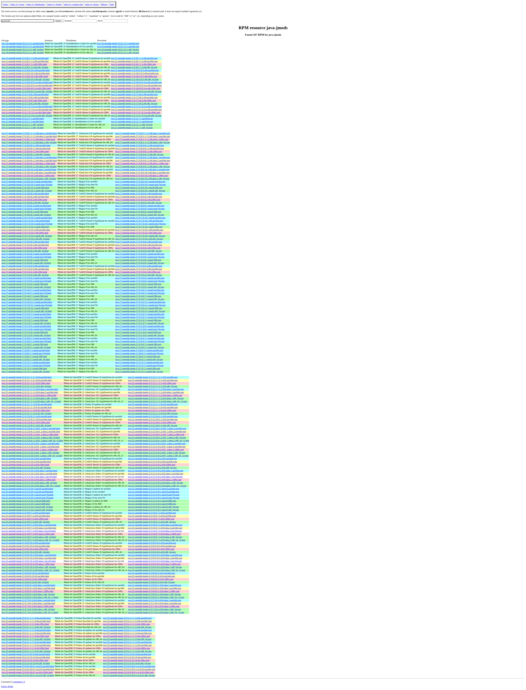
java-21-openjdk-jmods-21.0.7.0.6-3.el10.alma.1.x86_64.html (28, 609)
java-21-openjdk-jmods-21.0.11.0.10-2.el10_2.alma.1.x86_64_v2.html (32, 455)
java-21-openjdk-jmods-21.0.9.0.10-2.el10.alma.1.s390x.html (28, 564)
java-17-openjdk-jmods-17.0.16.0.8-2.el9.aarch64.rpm (138, 242)
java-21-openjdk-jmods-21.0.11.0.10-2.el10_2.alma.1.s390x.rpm (156, 449)
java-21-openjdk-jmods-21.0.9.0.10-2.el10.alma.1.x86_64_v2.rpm (156, 570)
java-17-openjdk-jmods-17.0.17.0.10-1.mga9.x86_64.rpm (140, 236)
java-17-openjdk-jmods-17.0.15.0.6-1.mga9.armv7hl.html (26, 281)
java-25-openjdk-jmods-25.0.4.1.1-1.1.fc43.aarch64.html (26, 642)
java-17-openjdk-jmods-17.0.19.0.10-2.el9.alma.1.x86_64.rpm (142, 178)
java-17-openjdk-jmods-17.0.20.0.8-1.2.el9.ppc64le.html (26, 148)
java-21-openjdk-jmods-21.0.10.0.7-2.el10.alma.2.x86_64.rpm (155, 537)
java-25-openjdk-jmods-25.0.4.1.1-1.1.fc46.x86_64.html (26, 627)
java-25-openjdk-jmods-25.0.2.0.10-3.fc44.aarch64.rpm (127, 654)
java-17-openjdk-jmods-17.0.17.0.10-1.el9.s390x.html (25, 233)
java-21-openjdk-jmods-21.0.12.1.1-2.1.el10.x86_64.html (26, 386)
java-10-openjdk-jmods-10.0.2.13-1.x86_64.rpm (118, 49)
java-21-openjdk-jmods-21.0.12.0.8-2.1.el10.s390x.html (26, 422)
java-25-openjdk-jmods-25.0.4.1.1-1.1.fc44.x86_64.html (26, 639)
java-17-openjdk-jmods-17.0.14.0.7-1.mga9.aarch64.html (26, 290)
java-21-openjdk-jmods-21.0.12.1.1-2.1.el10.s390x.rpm (152, 383)
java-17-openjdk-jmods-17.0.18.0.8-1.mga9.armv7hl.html (26, 209)
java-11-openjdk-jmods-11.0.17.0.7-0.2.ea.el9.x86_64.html (27, 115)
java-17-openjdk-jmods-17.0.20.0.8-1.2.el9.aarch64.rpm (139, 145)
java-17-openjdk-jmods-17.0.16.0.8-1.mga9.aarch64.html (26, 254)
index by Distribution (36, 4)
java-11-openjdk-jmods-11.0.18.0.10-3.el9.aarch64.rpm (135, 70)
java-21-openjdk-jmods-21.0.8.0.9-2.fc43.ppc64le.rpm (151, 576)
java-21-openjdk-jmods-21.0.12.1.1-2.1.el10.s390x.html (26, 383)
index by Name (92, 4)
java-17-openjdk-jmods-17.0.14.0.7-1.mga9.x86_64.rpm (139, 299)
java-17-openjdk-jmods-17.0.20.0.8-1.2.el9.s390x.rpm (138, 151)
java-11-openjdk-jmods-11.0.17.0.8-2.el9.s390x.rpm (133, 100)
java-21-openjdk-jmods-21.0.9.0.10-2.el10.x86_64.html (26, 552)
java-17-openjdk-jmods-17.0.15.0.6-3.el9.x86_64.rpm (138, 275)
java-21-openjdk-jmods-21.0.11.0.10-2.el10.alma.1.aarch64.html (29, 471)
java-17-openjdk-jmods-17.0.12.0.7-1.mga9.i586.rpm (138, 320)
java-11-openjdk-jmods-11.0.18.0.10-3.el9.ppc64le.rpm (135, 73)
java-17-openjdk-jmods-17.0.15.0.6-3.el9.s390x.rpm (137, 272)
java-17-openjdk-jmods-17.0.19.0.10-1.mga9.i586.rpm (138, 187)
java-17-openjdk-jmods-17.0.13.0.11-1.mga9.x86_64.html (27, 311)
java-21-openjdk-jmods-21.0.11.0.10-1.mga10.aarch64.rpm (153, 489)
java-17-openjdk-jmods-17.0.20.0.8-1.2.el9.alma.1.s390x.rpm (141, 163)
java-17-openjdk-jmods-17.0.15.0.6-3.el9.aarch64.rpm (138, 266)
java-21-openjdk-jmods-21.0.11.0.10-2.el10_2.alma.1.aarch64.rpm (156, 443)
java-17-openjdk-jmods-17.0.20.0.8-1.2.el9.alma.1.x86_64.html (29, 166)
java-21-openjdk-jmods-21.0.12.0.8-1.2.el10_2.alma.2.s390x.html (30, 434)
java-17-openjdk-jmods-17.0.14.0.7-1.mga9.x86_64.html (26, 299)
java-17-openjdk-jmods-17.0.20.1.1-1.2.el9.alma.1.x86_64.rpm (142, 142)
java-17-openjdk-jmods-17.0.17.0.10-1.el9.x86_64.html (26, 239)
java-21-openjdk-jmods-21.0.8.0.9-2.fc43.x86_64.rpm (151, 582)
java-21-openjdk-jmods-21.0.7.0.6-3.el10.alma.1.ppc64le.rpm (154, 603)
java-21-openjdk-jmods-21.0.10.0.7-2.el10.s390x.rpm (151, 519)
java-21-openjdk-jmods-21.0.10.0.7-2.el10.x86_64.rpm (152, 522)
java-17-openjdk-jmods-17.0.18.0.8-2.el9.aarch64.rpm (138, 194)
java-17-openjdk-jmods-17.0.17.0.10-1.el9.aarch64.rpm (139, 221)
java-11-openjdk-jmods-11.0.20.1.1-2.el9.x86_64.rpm (134, 67)
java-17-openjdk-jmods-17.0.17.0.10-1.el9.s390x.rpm (138, 233)
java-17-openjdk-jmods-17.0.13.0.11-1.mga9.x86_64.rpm (140, 311)
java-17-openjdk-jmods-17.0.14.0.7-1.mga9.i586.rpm (138, 296)
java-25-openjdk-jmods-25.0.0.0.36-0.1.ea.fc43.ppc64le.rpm (129, 669)
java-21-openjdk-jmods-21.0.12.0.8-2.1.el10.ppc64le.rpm (153, 419)
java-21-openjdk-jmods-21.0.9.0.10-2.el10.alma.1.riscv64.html (29, 561)
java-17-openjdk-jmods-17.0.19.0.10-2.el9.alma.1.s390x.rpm (141, 175)
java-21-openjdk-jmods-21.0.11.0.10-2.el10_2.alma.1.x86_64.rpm (156, 452)
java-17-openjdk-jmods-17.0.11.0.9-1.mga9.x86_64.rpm (139, 335)
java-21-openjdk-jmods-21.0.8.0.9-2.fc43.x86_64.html (25, 582)
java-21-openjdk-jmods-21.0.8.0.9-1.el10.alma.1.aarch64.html (28, 585)
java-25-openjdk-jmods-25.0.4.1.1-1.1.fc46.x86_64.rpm (127, 627)
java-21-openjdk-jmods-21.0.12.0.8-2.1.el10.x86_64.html (26, 425)
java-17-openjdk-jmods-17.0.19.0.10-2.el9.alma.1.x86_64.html (29, 178)
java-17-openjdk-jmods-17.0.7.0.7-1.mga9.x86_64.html (26, 371)
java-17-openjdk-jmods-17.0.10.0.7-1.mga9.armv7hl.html (26, 341)
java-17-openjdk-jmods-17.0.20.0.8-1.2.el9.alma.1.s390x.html (28, 163)
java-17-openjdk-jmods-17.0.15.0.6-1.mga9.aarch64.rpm (139, 278)
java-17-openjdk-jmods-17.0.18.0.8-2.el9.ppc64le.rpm (138, 197)
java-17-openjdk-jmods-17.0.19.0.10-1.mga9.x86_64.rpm (140, 190)
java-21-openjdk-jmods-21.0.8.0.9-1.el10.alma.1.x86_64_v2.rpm (156, 597)
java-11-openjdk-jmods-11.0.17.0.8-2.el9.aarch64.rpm (134, 94)
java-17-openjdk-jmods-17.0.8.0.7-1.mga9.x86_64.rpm (139, 359)
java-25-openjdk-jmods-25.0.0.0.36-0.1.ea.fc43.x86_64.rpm (129, 675)
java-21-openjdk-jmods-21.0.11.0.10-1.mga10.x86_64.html (27, 507)
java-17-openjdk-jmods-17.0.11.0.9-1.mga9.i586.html (25, 332)
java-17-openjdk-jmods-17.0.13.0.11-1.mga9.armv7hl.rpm (140, 305)
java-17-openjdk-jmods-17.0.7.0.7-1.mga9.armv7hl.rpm (139, 365)
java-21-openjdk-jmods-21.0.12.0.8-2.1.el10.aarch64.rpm (153, 416)
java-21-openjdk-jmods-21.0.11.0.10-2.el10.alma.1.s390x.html (28, 480)
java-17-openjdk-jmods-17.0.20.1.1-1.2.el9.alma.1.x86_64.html (29, 142)
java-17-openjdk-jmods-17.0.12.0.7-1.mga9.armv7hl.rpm (140, 317)
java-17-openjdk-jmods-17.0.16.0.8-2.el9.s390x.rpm (137, 248)
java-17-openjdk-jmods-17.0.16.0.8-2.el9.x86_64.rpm (138, 251)
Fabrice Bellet (7, 686)
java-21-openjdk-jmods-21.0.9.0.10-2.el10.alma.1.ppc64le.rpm (155, 558)
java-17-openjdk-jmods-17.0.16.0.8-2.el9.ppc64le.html (25, 245)
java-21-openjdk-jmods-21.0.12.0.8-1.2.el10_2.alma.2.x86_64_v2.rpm (158, 440)
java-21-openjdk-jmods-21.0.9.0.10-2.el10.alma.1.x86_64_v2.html (30, 570)
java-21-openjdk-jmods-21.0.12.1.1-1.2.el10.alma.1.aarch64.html (30, 389)
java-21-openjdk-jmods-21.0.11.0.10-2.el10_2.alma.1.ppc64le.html (30, 446)
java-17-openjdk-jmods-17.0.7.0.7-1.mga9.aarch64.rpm (139, 362)
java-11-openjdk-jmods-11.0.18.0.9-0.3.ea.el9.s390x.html (26, 88)
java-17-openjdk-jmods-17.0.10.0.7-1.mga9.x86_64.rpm (139, 347)
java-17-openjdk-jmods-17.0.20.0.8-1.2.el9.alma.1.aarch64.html (29, 157)
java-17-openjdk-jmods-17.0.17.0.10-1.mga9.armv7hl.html (27, 224)
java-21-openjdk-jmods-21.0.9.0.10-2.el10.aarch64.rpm (152, 543)
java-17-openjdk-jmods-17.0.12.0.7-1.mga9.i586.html (25, 320)
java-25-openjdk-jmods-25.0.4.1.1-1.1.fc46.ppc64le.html (26, 621)
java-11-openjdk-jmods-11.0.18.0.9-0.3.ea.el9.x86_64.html (27, 91)
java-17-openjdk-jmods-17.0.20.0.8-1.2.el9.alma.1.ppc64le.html (29, 160)
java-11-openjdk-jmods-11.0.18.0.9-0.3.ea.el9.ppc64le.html (27, 85)
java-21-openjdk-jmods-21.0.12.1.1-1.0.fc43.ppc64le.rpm (153, 407)
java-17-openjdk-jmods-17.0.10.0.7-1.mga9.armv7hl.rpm (140, 341)
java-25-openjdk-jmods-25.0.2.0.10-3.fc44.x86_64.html (26, 663)
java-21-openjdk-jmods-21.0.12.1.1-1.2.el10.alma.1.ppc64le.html (30, 392)
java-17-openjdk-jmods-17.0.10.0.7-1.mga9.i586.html (25, 344)
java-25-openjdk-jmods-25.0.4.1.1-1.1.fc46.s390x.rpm (126, 624)
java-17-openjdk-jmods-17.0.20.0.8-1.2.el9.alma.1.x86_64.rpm (142, 166)
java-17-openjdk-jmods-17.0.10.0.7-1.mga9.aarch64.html (26, 338)
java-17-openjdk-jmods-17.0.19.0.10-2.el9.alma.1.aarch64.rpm (142, 169)
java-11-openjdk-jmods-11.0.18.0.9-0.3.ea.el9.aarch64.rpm (136, 82)
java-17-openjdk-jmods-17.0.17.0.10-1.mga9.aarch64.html (27, 218)
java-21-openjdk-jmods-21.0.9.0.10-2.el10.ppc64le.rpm (152, 546)
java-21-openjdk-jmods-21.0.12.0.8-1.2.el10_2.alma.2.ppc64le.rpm (157, 431)
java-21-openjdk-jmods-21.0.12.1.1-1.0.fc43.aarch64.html (27, 404)
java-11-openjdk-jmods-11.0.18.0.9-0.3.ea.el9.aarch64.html (27, 82)
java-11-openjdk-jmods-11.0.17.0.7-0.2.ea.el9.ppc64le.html (27, 109)
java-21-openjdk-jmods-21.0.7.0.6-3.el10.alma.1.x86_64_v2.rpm (156, 612)
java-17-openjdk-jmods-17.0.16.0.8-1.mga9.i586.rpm (138, 260)
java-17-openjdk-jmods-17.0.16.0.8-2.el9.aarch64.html (25, 242)
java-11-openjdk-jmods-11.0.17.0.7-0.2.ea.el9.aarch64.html (27, 106)
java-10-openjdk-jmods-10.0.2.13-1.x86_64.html (23, 49)
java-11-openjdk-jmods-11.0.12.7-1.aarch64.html (23, 118)
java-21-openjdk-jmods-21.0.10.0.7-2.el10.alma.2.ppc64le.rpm (155, 528)
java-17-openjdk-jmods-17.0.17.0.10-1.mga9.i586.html (25, 227)
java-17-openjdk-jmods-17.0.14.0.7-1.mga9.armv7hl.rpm (140, 293)
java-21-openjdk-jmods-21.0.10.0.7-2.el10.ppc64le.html (26, 516)
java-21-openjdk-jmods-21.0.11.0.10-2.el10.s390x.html (25, 465)
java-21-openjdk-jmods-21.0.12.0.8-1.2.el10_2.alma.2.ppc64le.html (31, 431)
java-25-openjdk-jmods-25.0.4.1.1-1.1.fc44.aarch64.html (26, 630)
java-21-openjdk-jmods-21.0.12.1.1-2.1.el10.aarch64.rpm (153, 377)
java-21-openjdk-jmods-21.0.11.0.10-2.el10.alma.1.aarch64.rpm (155, 471)
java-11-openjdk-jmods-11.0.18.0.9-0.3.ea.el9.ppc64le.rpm (136, 85)
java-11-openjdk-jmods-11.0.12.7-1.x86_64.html (22, 124)
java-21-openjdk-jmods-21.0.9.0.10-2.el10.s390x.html (25, 549)
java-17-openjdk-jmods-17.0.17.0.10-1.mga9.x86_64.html (27, 236)
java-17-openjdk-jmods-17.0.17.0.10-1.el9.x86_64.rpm (139, 239)
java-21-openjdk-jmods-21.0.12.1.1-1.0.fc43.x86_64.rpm (152, 413)
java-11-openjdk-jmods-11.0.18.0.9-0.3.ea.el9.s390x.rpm (135, 88)
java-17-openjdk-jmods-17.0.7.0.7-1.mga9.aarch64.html (26, 362)
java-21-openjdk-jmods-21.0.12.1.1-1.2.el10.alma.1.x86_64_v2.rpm (157, 401)
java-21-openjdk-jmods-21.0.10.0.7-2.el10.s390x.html (25, 519)
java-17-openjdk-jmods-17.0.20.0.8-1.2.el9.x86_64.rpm (139, 154)
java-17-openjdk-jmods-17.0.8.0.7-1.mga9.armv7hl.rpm (139, 353)
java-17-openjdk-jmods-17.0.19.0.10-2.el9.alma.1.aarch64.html (29, 169)
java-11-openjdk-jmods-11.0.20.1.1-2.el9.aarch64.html (25, 58)
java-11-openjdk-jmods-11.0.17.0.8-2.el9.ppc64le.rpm (134, 97)
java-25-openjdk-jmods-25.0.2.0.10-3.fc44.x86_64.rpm (127, 663)
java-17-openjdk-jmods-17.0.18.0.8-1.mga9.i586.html (25, 212)
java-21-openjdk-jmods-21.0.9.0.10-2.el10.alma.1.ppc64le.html (29, 558)
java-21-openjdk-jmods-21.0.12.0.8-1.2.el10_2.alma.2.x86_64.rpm (157, 437)
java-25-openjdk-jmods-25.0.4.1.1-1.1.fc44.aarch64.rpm (127, 630)
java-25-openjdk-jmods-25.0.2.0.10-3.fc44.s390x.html (25, 660)
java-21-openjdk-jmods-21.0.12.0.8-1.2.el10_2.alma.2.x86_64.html (31, 437)
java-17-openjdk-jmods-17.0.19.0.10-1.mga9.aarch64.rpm (140, 181)
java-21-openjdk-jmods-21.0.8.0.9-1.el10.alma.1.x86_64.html (28, 594)
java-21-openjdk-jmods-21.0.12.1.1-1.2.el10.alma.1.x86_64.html (30, 398)
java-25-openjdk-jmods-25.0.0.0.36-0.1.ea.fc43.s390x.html (27, 672)
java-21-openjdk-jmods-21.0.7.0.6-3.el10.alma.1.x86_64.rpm (154, 609)
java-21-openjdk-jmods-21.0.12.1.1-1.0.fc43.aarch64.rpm (153, 404)
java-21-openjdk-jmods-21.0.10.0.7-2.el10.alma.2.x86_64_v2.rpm (156, 540)
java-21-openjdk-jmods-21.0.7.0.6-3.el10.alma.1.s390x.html (27, 606)
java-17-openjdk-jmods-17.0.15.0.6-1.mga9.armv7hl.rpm (140, 281)
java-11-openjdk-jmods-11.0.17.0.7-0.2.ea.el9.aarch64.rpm (136, 106)
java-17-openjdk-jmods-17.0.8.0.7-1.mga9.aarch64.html (26, 350)
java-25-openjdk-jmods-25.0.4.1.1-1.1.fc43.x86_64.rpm (127, 651)
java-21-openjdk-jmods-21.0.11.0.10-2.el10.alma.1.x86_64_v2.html (31, 486)
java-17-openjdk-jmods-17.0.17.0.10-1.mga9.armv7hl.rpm (140, 224)
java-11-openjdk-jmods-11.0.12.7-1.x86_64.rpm (131, 124)
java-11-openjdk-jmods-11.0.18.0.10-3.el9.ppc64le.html (26, 73)
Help (112, 4)
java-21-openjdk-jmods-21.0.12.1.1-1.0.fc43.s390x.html (26, 410)
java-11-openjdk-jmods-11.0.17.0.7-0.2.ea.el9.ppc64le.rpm (136, 109)
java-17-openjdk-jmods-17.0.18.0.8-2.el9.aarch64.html (25, 194)
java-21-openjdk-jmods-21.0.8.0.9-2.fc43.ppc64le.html (25, 576)
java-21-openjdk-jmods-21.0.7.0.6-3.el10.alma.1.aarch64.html (28, 600)
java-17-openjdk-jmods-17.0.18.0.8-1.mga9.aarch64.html (26, 206)
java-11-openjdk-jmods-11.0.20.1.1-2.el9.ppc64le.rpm (134, 61)
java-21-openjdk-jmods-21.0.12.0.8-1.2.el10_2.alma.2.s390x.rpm (156, 434)
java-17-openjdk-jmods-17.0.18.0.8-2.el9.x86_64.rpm (138, 203)
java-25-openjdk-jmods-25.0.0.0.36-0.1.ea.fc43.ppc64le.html (28, 669)
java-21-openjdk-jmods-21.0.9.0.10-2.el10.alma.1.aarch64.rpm (155, 555)
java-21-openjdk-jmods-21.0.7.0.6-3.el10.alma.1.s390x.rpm (153, 606)
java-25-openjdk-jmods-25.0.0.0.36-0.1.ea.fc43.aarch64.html (28, 666)
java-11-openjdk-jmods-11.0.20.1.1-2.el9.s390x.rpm (133, 64)
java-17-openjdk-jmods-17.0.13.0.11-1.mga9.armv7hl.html (27, 305)
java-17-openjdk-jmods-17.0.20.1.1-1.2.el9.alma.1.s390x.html (28, 139)
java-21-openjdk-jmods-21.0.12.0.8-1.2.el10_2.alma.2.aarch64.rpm (157, 428)
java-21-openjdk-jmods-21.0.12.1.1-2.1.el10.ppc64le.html (27, 380)
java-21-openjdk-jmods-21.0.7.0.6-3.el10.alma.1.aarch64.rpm (154, 600)
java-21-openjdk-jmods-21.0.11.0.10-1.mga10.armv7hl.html (27, 495)
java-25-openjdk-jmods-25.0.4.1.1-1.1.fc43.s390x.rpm (126, 648)
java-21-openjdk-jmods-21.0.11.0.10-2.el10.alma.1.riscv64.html (29, 477)
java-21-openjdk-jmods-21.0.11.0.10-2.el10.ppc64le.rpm (152, 462)
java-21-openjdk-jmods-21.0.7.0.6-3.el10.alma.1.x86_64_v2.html (30, 612)
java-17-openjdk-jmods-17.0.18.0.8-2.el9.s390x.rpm (137, 200)
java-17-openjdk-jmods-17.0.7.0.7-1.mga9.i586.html (24, 368)
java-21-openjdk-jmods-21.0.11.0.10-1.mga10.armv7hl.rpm (153, 495)
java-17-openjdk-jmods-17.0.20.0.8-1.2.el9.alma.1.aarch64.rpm (142, 157)
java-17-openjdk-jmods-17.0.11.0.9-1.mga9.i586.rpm (138, 332)
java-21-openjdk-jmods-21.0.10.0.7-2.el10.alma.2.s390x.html (28, 534)
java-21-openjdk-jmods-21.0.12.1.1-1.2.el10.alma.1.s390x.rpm (155, 395)
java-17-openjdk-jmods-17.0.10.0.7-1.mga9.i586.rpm (138, 344)
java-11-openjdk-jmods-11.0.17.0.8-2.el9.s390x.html (24, 100)
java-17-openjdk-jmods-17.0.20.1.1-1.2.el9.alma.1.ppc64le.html (29, 136)
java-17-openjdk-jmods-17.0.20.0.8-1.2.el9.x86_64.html (26, 154)
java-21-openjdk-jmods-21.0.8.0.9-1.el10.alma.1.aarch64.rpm (154, 585)
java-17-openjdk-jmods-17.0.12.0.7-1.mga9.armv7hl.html (26, 317)
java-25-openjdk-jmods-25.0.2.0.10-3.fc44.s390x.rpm (126, 660)
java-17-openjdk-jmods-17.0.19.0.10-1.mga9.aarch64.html (27, 181)
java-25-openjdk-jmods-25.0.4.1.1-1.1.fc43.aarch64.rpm (127, 642)
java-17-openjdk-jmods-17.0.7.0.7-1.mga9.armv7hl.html (26, 365)
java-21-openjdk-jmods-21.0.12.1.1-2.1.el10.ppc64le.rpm (153, 380)
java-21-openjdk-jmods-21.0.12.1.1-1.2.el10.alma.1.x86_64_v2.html (31, 401)
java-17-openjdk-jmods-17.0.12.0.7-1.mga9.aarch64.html (26, 314)
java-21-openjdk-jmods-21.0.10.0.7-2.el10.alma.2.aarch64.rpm (155, 525)
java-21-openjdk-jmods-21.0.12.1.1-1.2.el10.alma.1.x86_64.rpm (156, 398)
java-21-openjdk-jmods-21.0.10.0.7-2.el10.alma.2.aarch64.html (29, 525)
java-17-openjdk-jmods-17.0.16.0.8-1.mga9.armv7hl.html (26, 257)
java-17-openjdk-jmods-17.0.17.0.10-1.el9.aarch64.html (26, 221)
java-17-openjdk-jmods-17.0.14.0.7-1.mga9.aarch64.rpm (139, 290)
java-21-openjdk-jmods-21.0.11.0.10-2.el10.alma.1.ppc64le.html (29, 474)
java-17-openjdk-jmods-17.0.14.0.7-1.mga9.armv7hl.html (26, 293)
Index (5, 4)
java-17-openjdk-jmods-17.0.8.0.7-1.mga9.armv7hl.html (26, 353)
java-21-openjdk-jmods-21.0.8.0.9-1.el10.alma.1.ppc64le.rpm (154, 588)
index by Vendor (54, 4)
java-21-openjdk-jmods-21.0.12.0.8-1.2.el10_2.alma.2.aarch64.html (31, 428)
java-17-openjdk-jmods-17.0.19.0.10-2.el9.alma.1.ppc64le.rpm (142, 172)
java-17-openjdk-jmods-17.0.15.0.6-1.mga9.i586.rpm (138, 284)
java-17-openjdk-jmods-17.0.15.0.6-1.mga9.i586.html (25, 284)
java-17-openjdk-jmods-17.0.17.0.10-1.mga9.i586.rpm (138, 227)
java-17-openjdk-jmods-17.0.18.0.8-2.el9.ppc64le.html (25, 197)
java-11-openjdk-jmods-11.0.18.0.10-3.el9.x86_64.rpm (134, 79)
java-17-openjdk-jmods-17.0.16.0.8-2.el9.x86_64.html (25, 251)
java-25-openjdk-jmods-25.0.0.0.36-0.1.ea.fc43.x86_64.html (28, 675)
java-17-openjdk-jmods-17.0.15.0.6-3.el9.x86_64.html (25, 275)
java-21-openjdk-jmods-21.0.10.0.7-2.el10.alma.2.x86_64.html (29, 537)
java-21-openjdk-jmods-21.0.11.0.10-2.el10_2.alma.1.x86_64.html (30, 452)
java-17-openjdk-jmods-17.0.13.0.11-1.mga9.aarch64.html (27, 302)
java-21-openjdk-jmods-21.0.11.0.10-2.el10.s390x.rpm (151, 465)
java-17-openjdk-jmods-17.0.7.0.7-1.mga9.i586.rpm (137, 368)
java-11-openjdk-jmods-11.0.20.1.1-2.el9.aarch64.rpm (134, 58)
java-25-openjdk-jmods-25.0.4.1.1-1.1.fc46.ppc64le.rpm (127, 621)
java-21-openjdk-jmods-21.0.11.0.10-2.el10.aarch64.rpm (152, 458)
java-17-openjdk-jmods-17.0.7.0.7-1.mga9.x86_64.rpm (139, 371)
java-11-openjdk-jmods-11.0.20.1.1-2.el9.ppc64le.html (25, 61)
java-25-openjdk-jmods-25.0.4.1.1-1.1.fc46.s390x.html (25, 624)
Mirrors (104, 4)
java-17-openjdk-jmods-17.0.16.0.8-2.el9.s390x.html (24, 248)
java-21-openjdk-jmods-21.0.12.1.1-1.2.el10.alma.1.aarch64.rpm (156, 389)
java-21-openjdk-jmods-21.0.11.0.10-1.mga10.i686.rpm (152, 501)
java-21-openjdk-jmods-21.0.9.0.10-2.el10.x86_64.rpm (152, 552)
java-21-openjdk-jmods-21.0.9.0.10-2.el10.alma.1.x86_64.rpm (155, 567)
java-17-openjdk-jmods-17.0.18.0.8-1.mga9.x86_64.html (26, 215)
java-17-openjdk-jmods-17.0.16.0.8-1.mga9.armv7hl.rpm (140, 257)
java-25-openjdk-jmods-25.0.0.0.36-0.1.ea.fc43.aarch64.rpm (129, 666)
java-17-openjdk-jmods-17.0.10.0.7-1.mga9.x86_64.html (26, 347)
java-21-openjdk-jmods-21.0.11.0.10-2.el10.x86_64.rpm (152, 468)
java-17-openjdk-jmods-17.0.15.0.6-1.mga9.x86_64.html (26, 287)
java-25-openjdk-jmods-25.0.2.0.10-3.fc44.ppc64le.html (26, 657)
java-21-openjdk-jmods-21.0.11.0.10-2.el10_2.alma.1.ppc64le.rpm (156, 446)
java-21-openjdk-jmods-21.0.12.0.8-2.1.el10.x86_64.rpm (152, 425)
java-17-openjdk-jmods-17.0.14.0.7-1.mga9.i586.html (25, 296)
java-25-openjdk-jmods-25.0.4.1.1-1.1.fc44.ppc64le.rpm (127, 633)
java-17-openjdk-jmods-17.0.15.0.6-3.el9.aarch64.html (25, 266)
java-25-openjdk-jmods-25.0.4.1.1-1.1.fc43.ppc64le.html (26, 645)
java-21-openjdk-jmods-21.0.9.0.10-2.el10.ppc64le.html (26, 546)
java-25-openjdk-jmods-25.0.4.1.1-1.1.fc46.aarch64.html (26, 618)
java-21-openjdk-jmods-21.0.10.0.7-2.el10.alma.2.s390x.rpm (154, 534)
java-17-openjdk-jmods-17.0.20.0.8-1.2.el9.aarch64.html (26, 145)
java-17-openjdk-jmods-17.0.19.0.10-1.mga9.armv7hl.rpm (140, 184)
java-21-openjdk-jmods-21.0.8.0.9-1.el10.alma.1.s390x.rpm (153, 591)
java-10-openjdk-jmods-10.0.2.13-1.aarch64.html (23, 43)
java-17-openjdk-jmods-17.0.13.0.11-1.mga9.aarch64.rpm (140, 302)
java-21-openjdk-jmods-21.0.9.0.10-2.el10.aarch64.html (26, 543)
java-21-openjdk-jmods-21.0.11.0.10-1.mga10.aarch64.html (27, 489)
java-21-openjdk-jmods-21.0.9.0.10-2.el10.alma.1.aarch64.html (29, 555)
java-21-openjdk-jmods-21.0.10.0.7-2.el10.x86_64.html (26, 522)
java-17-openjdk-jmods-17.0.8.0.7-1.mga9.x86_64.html (26, 359)
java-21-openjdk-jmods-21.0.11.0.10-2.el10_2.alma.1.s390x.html (30, 449)
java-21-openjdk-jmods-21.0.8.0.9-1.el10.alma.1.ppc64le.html (28, 588)
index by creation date (73, 4)
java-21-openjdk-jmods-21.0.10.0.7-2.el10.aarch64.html (26, 513)
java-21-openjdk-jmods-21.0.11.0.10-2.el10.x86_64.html (26, 468)
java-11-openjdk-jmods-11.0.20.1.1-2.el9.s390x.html (24, 64)
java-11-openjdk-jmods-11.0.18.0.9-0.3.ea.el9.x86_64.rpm (136, 91)
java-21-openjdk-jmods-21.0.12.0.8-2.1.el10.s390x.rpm (152, 422)
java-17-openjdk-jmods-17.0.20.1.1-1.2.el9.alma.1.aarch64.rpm (142, 133)
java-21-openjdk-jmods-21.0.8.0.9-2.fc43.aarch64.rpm (151, 573)
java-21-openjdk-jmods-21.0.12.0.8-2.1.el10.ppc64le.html (27, 419)
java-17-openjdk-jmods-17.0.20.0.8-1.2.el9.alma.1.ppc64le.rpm (142, 160)
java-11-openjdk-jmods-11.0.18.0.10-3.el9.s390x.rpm (134, 76)
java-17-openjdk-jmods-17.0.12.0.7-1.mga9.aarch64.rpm (139, 314)
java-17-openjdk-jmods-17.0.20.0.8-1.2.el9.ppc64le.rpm (139, 148)
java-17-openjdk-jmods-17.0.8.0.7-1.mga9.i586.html (24, 356)
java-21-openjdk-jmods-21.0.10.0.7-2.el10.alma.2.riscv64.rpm (155, 531)
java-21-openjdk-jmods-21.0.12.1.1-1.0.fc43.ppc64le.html (27, 407)
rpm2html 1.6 (19, 682)
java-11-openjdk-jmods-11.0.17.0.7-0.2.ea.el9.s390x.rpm (135, 112)
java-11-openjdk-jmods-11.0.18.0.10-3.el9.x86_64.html (25, 79)
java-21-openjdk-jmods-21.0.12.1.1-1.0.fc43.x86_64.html (26, 413)
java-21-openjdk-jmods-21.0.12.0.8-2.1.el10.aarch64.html (27, 416)
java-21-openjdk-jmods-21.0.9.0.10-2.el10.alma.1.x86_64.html (29, 567)
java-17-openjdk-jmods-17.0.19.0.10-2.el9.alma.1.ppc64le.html (29, 172)
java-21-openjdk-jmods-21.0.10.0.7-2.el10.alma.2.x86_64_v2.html (30, 540)
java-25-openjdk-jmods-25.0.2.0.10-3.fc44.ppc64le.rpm (127, 657)
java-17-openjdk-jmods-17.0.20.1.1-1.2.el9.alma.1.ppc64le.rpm (142, 136)
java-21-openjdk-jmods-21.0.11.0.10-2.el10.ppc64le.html (26, 462)
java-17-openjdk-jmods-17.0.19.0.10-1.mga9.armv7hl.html (27, 184)
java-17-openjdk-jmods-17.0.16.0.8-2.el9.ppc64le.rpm (138, 245)
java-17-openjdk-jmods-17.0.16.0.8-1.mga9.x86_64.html (26, 263)
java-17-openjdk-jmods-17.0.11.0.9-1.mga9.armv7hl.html (26, 329)
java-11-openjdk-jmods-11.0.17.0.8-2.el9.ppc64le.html (25, 97)
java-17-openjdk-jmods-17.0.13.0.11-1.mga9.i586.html (25, 308)
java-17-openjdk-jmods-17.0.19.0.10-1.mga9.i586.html (25, 187)
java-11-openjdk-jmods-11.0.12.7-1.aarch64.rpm (132, 118)
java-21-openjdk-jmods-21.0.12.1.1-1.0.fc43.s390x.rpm (152, 410)
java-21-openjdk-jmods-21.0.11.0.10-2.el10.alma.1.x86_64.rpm (155, 483)
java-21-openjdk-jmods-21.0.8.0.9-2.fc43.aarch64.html (25, 573)
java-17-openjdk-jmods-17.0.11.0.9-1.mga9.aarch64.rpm (139, 326)
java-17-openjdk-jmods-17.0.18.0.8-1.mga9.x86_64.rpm (139, 215)
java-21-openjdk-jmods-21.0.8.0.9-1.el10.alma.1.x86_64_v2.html (30, 597)
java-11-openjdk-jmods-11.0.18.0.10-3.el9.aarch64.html (26, 70)
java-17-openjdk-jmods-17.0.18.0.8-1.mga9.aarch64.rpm (139, 206)
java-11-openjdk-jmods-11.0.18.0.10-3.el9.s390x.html (25, 76)
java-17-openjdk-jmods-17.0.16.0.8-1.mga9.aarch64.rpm (139, 254)
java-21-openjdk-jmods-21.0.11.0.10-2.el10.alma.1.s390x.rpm (154, 480)
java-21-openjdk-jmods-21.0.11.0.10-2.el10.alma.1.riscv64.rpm (155, 477)
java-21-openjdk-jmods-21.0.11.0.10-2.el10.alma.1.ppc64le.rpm (155, 474)
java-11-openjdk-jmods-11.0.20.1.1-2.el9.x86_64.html (25, 67)
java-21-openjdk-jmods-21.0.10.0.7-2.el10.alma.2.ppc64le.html (29, 528)
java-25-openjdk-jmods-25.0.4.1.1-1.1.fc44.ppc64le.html (26, 633)
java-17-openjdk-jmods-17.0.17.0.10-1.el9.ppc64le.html (26, 230)
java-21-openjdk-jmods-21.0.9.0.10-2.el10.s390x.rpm (151, 549)
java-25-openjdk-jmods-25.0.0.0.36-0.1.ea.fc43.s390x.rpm (128, 672)
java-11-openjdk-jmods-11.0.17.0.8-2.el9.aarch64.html (25, 94)
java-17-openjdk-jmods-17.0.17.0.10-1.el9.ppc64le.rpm (139, 230)
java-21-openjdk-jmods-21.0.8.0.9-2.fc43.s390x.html (24, 579)
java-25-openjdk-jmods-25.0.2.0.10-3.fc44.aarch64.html (26, 654)
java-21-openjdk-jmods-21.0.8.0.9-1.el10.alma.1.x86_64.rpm (154, 594)
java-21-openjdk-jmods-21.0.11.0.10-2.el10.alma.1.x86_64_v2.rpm (157, 486)
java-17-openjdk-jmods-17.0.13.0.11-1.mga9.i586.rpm (138, 308)
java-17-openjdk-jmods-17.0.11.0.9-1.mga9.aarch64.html (26, 326)
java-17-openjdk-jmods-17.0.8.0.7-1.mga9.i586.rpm (137, 356)
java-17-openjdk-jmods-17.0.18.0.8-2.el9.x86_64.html (25, 203)
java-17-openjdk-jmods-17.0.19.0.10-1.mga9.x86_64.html (27, 190)
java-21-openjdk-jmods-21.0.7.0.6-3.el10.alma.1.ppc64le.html (28, 603)
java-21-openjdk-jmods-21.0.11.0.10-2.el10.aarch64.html (26, 458)
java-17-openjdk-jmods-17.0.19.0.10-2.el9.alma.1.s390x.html (28, 175)
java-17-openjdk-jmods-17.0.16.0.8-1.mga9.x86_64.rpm (139, 263)
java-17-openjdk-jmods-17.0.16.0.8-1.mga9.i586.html (25, 260)
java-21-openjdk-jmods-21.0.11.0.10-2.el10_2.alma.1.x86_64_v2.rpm (158, 455)
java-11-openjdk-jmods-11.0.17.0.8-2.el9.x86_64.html (25, 103)
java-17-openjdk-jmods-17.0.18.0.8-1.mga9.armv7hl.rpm (140, 209)
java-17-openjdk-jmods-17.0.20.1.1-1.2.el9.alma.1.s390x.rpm (141, 139)
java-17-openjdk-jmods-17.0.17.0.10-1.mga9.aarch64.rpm (140, 218)
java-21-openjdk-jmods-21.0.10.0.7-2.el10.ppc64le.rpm (152, 516)
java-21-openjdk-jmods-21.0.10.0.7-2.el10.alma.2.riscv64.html (29, 531)
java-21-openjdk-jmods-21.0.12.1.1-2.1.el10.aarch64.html (27, 377)
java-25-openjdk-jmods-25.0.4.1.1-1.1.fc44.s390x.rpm (126, 636)
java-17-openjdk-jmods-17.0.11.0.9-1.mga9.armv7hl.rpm (139, 329)
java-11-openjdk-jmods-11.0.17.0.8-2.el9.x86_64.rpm (134, 103)
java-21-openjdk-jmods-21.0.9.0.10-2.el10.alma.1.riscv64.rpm (155, 561)
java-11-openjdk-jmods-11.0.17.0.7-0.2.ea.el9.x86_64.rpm (136, 115)
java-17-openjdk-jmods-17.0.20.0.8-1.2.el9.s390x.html (25, 151)
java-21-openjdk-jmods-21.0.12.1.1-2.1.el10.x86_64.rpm (152, 386)
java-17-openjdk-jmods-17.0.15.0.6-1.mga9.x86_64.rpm (139, 287)
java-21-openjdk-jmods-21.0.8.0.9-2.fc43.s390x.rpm (150, 579)
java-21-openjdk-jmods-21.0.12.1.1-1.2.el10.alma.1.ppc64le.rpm (156, 392)
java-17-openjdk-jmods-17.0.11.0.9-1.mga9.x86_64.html (26, 335)
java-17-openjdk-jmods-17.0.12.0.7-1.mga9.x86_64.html (26, 323)
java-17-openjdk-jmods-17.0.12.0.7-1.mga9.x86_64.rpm (139, 323)
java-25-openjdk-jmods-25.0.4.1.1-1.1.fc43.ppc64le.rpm (127, 645)
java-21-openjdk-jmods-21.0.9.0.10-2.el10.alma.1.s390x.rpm (154, 564)
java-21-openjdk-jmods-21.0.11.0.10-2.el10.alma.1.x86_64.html (29, 483)
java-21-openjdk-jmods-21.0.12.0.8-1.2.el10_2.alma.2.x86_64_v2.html (32, 440)
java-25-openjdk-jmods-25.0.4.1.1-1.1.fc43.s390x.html (25, 648)
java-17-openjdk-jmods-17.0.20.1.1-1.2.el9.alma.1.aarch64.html (29, 133)
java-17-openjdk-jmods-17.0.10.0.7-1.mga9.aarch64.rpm (139, 338)
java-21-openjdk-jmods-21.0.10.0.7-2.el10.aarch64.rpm (152, 513)
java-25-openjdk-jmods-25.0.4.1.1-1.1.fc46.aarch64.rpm (127, 618)
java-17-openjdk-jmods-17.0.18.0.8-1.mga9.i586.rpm (138, 212)
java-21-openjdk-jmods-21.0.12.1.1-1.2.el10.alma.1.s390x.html (29, 395)
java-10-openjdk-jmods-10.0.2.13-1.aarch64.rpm (118, 43)
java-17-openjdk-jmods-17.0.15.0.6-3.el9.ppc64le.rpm (138, 269)
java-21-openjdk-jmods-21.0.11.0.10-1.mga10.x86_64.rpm (153, 507)
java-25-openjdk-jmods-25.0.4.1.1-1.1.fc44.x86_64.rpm (127, 639)
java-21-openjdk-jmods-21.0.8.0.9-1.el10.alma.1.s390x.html (27, 591)
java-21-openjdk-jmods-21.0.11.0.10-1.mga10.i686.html (26, 501)
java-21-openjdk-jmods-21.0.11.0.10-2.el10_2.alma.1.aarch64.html (30, 443)
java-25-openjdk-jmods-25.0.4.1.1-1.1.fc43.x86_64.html (26, 651)
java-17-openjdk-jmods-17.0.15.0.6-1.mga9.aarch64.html (26, 278)
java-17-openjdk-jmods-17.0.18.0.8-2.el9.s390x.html (24, 200)
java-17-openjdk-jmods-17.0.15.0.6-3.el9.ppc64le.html (25, 269)
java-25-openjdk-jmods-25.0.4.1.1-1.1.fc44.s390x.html (25, 636)
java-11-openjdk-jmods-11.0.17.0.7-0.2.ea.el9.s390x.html (26, 112)
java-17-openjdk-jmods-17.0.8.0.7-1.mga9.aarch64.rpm (139, 350)
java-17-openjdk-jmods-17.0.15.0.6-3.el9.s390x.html (24, 272)
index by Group (17, 4)
